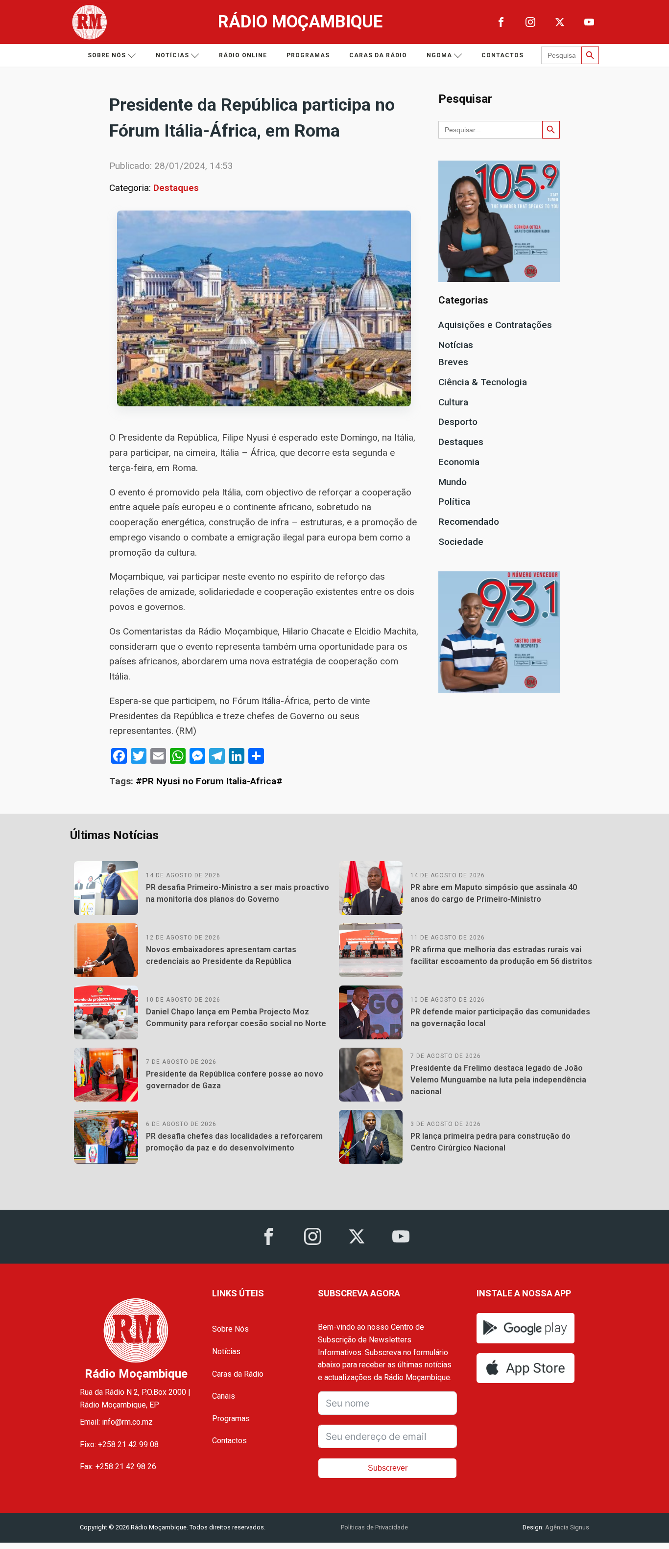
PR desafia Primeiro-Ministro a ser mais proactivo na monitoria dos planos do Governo (237, 893)
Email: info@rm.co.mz (116, 1422)
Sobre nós (107, 55)
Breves (453, 362)
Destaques (176, 187)
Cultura (453, 402)
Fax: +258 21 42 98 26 (118, 1466)
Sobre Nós (230, 1329)
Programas (308, 55)
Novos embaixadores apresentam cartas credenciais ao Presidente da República (221, 955)
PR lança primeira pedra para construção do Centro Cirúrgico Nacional (490, 1141)
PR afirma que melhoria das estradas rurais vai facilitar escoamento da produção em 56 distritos (501, 955)
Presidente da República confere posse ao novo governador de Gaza (234, 1079)
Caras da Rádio (378, 55)
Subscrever (387, 1468)
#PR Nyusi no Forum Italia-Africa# (209, 781)
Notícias (172, 55)
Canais (223, 1396)
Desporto (458, 421)
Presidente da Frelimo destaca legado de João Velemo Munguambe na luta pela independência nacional (498, 1079)
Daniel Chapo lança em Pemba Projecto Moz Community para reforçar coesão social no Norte (236, 1017)
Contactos (502, 55)
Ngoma (439, 55)
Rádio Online (243, 55)
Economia (458, 462)
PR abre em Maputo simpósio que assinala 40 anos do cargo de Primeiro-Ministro (493, 893)
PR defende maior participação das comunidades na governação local (500, 1017)
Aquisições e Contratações (495, 324)
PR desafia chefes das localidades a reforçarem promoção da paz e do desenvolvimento (234, 1141)
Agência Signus (566, 1527)
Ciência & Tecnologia (482, 382)
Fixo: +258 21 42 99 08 (119, 1444)
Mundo (452, 482)
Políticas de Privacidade (374, 1527)
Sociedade (460, 541)
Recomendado (468, 521)
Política (454, 501)
